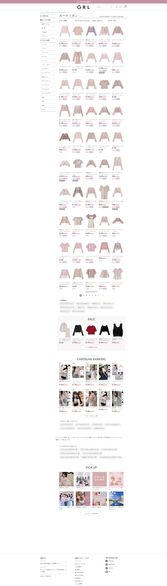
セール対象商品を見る (91, 347)
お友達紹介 (78, 578)
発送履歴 (77, 569)
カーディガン (54, 12)
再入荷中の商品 (79, 572)
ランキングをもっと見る (91, 416)
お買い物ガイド (79, 581)
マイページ (78, 561)
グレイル (42, 12)
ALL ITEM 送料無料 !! (83, 2)
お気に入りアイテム (80, 564)
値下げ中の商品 (79, 575)
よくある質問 (78, 584)
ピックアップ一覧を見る (91, 513)
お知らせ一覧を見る (45, 576)
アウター (48, 12)
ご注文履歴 (78, 566)
